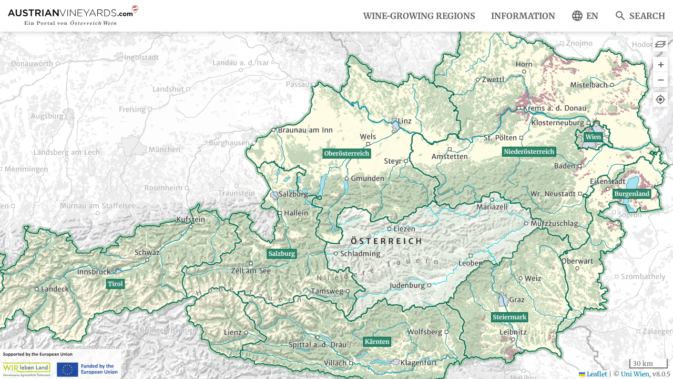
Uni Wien (635, 374)
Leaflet (596, 374)
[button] (660, 64)
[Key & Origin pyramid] (660, 44)
